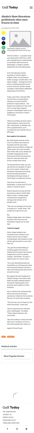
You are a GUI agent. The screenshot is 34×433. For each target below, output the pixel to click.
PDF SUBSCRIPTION (9, 412)
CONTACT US (7, 414)
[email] (3, 52)
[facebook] (3, 38)
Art (3, 336)
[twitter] (3, 43)
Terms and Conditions (11, 423)
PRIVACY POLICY (8, 417)
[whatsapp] (3, 47)
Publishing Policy (9, 420)
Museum (10, 336)
